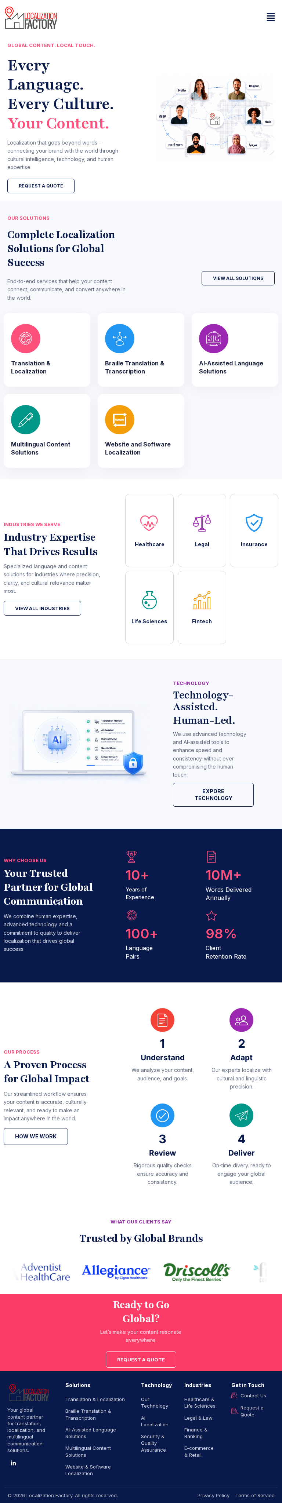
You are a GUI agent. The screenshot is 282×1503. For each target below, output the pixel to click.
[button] (271, 17)
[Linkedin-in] (13, 1463)
